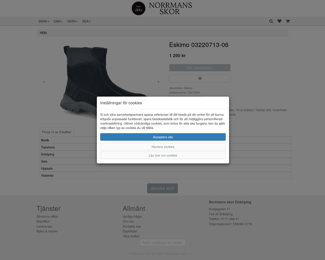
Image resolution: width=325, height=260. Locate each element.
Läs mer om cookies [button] (163, 155)
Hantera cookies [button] (163, 146)
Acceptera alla (163, 137)
